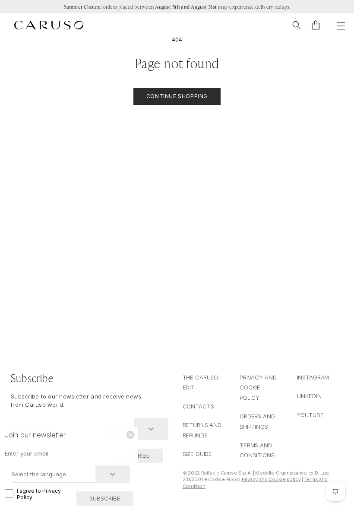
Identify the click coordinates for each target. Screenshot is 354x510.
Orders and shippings (257, 421)
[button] (296, 25)
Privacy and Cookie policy (271, 479)
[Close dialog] (130, 434)
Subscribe (104, 498)
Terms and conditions (257, 450)
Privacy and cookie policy (258, 387)
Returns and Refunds (202, 429)
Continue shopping (177, 96)
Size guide (197, 453)
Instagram (313, 377)
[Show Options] (151, 429)
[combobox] (53, 474)
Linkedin (309, 395)
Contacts (198, 406)
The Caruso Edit (200, 382)
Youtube (310, 414)
